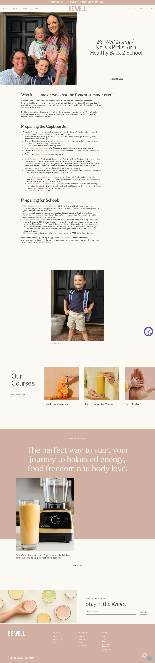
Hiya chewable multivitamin (39, 177)
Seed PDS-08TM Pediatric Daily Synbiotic (45, 184)
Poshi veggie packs (61, 141)
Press (55, 642)
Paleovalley (42, 134)
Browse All (77, 566)
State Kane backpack (33, 215)
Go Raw (28, 146)
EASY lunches (66, 237)
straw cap (91, 229)
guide (92, 233)
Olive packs (57, 136)
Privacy (105, 636)
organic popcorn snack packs (49, 150)
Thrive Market (41, 155)
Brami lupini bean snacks (36, 148)
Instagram (82, 645)
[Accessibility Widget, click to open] (148, 331)
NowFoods (32, 190)
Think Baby (30, 163)
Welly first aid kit (32, 159)
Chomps (29, 134)
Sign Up (143, 612)
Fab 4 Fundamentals (56, 404)
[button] (4, 9)
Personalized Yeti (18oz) (34, 220)
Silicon (26, 213)
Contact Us (57, 639)
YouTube (81, 642)
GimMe (28, 155)
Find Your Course (18, 395)
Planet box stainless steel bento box (40, 206)
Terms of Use (105, 640)
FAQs (55, 636)
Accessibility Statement (106, 645)
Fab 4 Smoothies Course (99, 404)
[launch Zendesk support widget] (149, 658)
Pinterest (81, 636)
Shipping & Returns (106, 650)
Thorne (42, 190)
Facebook (81, 639)
